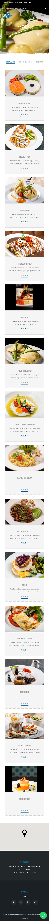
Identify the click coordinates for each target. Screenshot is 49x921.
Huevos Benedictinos (25, 371)
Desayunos (10, 62)
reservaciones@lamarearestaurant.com (14, 8)
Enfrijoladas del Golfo (24, 264)
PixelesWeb (24, 919)
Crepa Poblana (25, 210)
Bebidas (39, 62)
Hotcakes (24, 317)
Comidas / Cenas (25, 62)
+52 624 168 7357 (21, 3)
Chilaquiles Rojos (24, 157)
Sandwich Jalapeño (24, 745)
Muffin (24, 585)
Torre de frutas (24, 799)
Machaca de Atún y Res (24, 531)
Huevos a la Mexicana (24, 478)
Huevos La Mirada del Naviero (25, 424)
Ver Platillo (24, 115)
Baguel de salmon (24, 103)
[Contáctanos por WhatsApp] (43, 914)
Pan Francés (24, 692)
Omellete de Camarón (24, 638)
